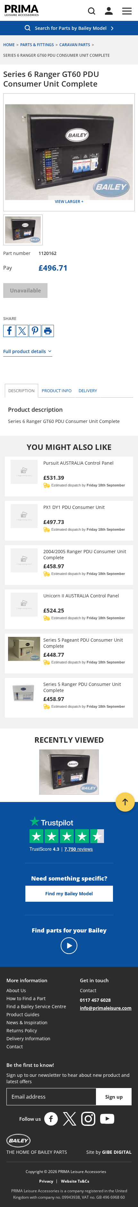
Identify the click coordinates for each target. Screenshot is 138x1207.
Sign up (114, 1096)
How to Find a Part (26, 998)
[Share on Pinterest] (35, 331)
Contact (14, 1046)
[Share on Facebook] (9, 331)
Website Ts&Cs (75, 1181)
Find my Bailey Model (69, 893)
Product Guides (22, 1014)
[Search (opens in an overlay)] (91, 11)
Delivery (88, 390)
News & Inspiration (26, 1022)
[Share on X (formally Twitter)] (22, 331)
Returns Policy (21, 1030)
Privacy (46, 1181)
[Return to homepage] (22, 10)
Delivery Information (28, 1038)
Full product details (24, 351)
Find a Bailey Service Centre (36, 1006)
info (57, 390)
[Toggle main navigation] (126, 11)
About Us (16, 990)
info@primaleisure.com (106, 1008)
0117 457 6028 (95, 1000)
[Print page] (48, 331)
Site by (109, 1152)
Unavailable (25, 290)
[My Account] (108, 11)
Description (21, 390)
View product (69, 476)
